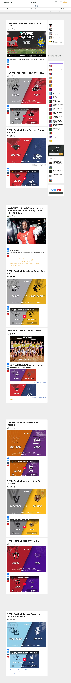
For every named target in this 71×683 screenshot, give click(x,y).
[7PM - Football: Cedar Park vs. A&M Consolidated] (50, 101)
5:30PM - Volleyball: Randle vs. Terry (25, 72)
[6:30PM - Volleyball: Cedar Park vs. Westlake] (50, 133)
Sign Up (61, 153)
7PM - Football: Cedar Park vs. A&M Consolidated (57, 101)
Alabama (12, 8)
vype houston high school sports (15, 265)
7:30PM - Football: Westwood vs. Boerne (23, 423)
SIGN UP (65, 1)
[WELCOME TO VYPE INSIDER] (50, 176)
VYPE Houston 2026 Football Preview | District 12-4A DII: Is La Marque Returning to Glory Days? (58, 30)
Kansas (20, 8)
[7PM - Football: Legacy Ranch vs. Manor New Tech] (26, 634)
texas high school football (21, 261)
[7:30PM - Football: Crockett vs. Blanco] (50, 140)
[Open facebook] (58, 9)
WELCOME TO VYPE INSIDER (57, 174)
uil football (28, 261)
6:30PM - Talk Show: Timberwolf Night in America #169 (56, 129)
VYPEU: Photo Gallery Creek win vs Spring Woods (58, 171)
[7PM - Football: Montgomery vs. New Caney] (50, 137)
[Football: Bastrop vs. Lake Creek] (50, 109)
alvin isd (11, 258)
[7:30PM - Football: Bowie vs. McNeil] (50, 105)
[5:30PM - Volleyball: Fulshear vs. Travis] (50, 125)
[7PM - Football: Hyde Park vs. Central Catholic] (26, 150)
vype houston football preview (34, 263)
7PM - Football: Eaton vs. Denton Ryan (57, 117)
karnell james (42, 258)
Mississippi (28, 8)
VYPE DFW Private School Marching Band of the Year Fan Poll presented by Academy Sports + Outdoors (58, 168)
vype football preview (13, 263)
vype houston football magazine (23, 263)
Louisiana (23, 8)
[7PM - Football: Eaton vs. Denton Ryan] (50, 117)
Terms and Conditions (56, 56)
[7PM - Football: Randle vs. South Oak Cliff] (26, 291)
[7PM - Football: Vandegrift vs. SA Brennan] (26, 501)
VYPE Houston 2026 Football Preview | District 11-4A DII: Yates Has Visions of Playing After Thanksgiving (58, 34)
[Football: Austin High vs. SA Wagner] (50, 113)
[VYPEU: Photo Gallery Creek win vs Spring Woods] (50, 171)
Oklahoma (33, 8)
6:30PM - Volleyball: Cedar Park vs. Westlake (57, 133)
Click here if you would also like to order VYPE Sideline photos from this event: (24, 669)
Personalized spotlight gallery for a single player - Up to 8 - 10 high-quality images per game (28, 671)
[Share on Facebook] (8, 60)
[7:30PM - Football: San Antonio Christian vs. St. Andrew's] (50, 121)
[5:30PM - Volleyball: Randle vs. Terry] (26, 91)
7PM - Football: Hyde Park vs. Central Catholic (26, 131)
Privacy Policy (50, 56)
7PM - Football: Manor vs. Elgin (23, 540)
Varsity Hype (38, 8)
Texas (8, 8)
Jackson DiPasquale (15, 215)
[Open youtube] (63, 9)
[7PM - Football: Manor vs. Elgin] (26, 559)
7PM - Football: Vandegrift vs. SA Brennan (23, 482)
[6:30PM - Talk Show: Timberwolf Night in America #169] (50, 129)
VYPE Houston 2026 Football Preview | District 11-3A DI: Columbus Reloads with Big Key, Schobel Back (58, 26)
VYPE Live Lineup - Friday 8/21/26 (24, 330)
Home (5, 12)
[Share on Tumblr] (8, 64)
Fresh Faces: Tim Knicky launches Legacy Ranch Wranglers (57, 37)
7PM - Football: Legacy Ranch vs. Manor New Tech (23, 615)
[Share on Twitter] (8, 62)
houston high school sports (34, 258)
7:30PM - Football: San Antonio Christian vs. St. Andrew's (57, 121)
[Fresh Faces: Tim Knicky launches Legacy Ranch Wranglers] (50, 37)
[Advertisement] (35, 15)
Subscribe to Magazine (8, 2)
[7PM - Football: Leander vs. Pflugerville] (50, 97)
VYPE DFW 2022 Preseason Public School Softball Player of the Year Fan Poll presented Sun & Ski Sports (58, 163)
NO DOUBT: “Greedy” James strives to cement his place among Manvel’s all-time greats (26, 210)
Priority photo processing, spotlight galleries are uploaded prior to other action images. (27, 673)
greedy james (16, 258)
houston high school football (24, 258)
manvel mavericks (12, 261)
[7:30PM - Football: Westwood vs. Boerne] (26, 443)
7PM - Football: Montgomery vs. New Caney (58, 137)
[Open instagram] (61, 9)
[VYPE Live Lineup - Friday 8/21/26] (26, 349)
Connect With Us (56, 193)
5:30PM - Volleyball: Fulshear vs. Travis (40, 382)
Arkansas (16, 8)
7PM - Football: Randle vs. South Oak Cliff (26, 272)
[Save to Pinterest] (8, 67)
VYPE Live (13, 28)
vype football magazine (34, 261)
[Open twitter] (59, 9)
